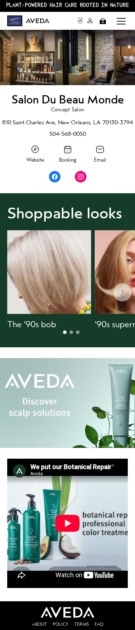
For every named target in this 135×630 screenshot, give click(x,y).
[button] (121, 21)
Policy (60, 624)
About (39, 624)
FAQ (99, 624)
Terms (81, 624)
